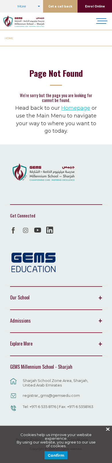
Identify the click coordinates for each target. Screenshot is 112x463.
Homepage (75, 108)
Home (9, 38)
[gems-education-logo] (33, 262)
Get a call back (60, 6)
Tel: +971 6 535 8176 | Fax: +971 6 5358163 (58, 406)
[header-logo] (23, 21)
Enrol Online (95, 6)
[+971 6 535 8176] (13, 410)
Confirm (56, 455)
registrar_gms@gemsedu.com (51, 395)
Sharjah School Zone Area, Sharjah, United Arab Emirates (55, 382)
